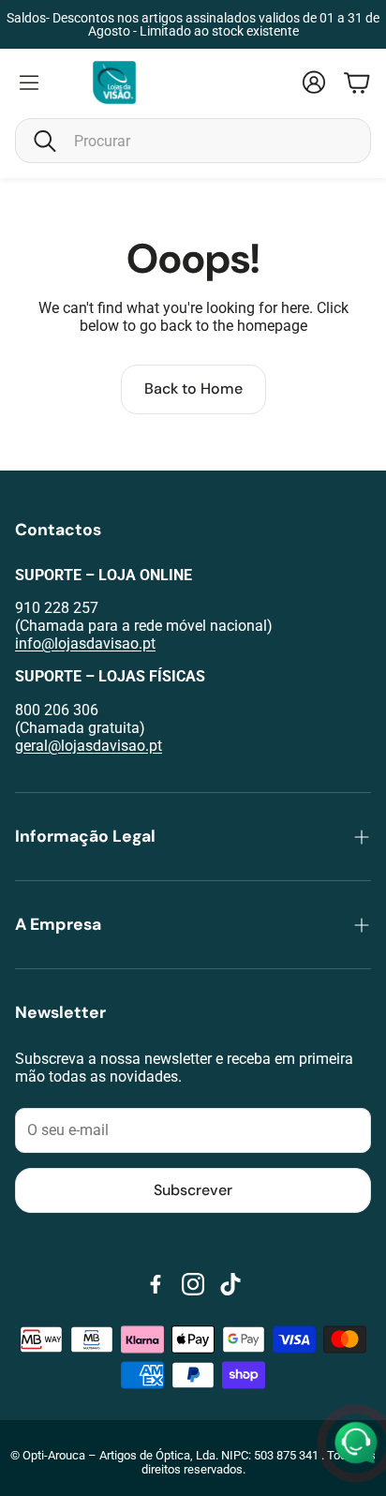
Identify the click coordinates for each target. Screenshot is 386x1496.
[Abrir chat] (356, 1444)
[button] (193, 140)
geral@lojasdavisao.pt (88, 746)
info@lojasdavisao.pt (85, 643)
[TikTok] (230, 1284)
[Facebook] (155, 1284)
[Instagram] (193, 1284)
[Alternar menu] (29, 82)
